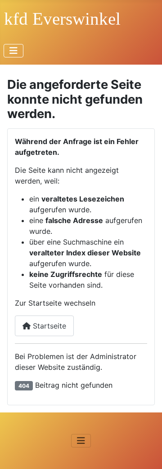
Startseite (48, 325)
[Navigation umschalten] (13, 50)
